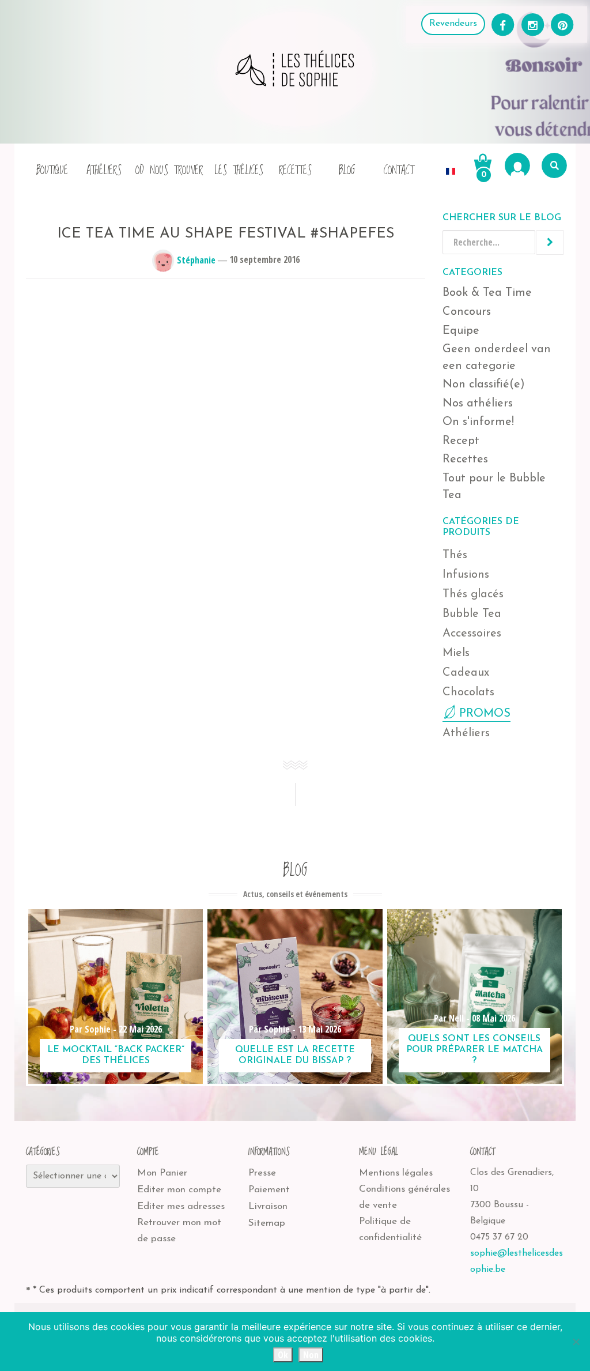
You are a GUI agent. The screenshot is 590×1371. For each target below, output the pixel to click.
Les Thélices (238, 170)
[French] (450, 165)
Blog (347, 170)
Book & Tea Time (487, 293)
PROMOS (484, 714)
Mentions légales (396, 1173)
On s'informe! (478, 422)
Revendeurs (453, 23)
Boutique (52, 170)
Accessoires (471, 633)
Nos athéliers (477, 403)
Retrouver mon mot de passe (179, 1231)
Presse (262, 1173)
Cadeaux (465, 673)
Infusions (465, 575)
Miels (456, 653)
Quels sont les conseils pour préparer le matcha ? (474, 1049)
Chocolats (468, 692)
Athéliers (104, 170)
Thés (454, 555)
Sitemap (266, 1223)
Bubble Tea (471, 614)
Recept (460, 441)
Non (311, 1355)
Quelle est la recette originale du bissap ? (295, 1055)
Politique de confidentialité (390, 1229)
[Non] (575, 1341)
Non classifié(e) (483, 384)
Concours (466, 312)
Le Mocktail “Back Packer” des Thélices (115, 1055)
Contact (399, 170)
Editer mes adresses (181, 1206)
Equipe (460, 331)
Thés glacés (473, 594)
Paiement (269, 1190)
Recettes (295, 170)
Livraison (268, 1206)
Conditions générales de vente (404, 1197)
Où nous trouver (169, 170)
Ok (283, 1355)
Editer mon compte (179, 1190)
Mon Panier (162, 1173)
